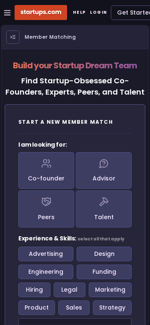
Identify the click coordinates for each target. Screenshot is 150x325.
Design (104, 254)
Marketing (110, 289)
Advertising (46, 254)
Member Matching (50, 36)
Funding (104, 272)
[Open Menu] (13, 37)
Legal (69, 289)
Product (37, 307)
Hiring (34, 289)
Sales (74, 307)
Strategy (112, 307)
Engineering (45, 272)
